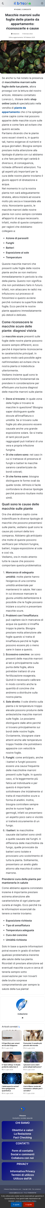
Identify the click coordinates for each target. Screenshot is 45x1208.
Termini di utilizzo (22, 1175)
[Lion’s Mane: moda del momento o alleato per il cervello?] (33, 1078)
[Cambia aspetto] (3, 4)
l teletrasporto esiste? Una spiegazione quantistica (10, 1088)
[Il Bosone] (22, 3)
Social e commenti (22, 1154)
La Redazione (22, 1133)
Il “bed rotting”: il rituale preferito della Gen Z (11, 1066)
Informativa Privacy (22, 1171)
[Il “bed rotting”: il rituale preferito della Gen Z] (12, 1057)
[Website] (22, 1017)
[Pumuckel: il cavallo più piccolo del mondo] (33, 1035)
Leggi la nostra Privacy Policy (25, 1201)
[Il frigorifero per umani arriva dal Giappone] (12, 1035)
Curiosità (26, 9)
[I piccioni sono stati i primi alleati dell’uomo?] (33, 1057)
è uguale (16, 1204)
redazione (23, 1014)
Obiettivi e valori (22, 1130)
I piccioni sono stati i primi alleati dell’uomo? (32, 1066)
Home (18, 9)
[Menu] (42, 4)
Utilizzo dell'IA (22, 1178)
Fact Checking (22, 1137)
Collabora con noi (22, 1158)
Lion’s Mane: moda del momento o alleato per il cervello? (32, 1088)
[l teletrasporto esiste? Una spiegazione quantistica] (12, 1078)
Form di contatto (22, 1150)
